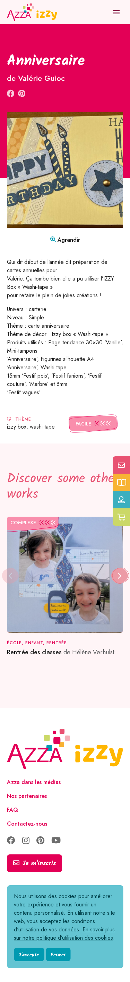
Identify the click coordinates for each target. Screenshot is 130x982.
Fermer (58, 955)
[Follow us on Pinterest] (40, 841)
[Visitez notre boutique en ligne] (121, 517)
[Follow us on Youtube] (56, 841)
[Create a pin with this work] (21, 93)
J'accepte (29, 955)
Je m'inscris (39, 864)
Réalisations (50, 34)
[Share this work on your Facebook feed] (11, 93)
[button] (119, 576)
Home (15, 34)
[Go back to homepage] (33, 12)
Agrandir (68, 240)
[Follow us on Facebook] (11, 841)
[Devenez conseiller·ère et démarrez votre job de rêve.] (121, 499)
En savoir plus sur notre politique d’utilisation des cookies (64, 933)
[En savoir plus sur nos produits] (121, 482)
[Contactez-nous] (121, 465)
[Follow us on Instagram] (25, 841)
